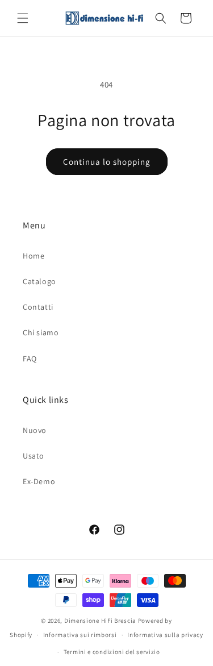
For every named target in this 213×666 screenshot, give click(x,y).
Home (33, 256)
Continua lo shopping (107, 161)
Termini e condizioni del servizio (112, 652)
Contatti (38, 307)
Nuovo (35, 430)
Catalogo (39, 281)
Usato (33, 456)
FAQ (30, 358)
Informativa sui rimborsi (80, 635)
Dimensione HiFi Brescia (100, 621)
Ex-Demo (39, 481)
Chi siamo (41, 332)
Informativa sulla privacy (165, 635)
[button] (22, 18)
